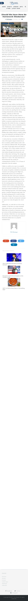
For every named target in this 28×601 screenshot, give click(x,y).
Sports (9, 6)
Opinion (15, 6)
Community (4, 23)
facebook (9, 591)
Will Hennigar (9, 19)
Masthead (4, 583)
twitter (18, 591)
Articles (4, 578)
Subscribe (4, 585)
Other (8, 8)
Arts (21, 6)
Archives (4, 576)
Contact (4, 580)
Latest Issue (16, 8)
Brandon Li (9, 303)
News (4, 6)
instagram (15, 593)
